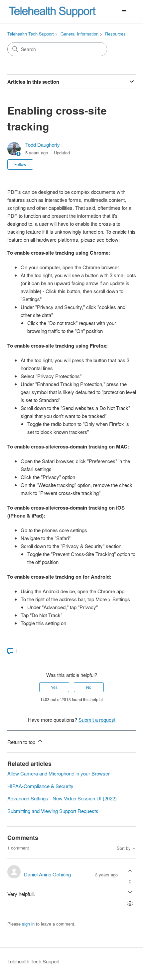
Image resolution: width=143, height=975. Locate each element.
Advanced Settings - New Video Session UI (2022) (62, 798)
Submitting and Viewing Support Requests (52, 810)
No (88, 687)
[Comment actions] (130, 903)
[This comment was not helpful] (130, 892)
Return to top (22, 741)
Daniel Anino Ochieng (47, 874)
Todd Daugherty (42, 144)
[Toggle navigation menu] (124, 12)
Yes (54, 687)
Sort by (124, 848)
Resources (115, 34)
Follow (20, 164)
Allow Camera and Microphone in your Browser (58, 773)
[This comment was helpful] (130, 871)
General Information (79, 34)
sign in (28, 924)
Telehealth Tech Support (30, 34)
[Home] (52, 12)
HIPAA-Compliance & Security (40, 785)
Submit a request (96, 719)
